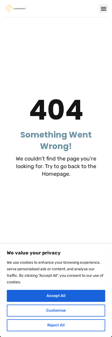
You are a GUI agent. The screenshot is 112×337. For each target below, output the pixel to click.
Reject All (56, 325)
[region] (56, 290)
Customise (56, 310)
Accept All (56, 295)
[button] (103, 8)
